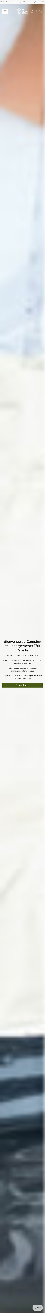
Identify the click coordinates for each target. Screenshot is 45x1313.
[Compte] (32, 11)
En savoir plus (22, 685)
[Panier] (41, 11)
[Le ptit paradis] (22, 11)
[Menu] (5, 11)
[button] (36, 11)
